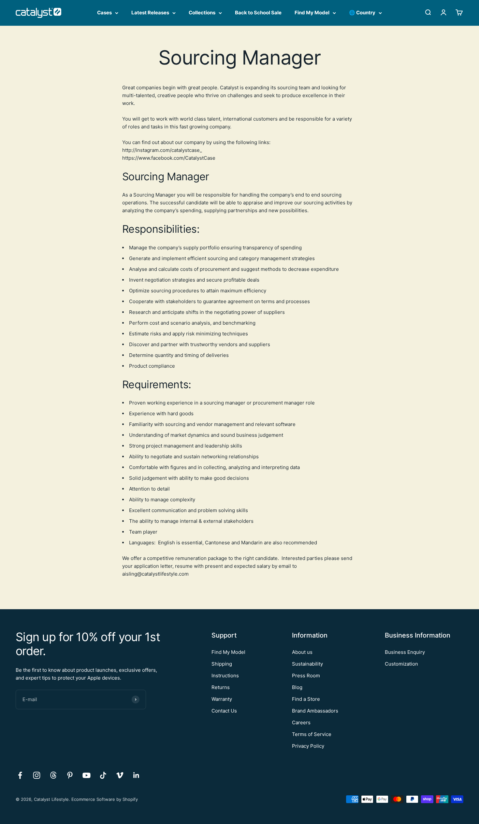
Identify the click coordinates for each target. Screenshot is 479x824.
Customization (401, 664)
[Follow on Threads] (53, 775)
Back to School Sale (258, 12)
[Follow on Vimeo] (119, 775)
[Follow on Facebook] (20, 775)
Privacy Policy (308, 746)
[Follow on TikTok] (103, 775)
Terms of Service (311, 734)
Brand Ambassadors (315, 711)
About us (302, 652)
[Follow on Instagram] (36, 775)
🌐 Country (362, 12)
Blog (297, 687)
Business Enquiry (405, 652)
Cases (104, 12)
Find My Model (312, 12)
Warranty (221, 699)
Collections (202, 12)
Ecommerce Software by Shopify (104, 799)
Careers (301, 722)
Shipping (221, 664)
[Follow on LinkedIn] (136, 775)
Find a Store (306, 699)
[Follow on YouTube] (86, 775)
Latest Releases (150, 12)
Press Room (306, 675)
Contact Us (224, 711)
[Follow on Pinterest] (69, 775)
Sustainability (307, 664)
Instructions (225, 675)
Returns (220, 687)
